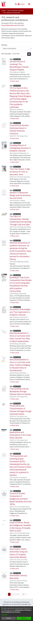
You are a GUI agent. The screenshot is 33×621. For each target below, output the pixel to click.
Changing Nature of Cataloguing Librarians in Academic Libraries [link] (20, 148)
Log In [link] (22, 4)
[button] (16, 4)
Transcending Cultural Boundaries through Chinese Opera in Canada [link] (20, 391)
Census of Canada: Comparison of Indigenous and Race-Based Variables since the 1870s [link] (20, 498)
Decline (9, 618)
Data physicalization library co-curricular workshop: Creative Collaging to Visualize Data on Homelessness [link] (20, 365)
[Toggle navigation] (29, 4)
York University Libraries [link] (15, 10)
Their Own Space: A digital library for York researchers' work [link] (20, 172)
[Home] (3, 4)
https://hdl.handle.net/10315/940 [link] (12, 25)
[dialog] (16, 613)
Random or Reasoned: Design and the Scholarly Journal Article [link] (20, 195)
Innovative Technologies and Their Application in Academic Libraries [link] (20, 312)
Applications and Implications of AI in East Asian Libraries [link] (20, 435)
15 (23, 594)
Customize (4, 614)
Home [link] (3, 10)
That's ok (23, 618)
